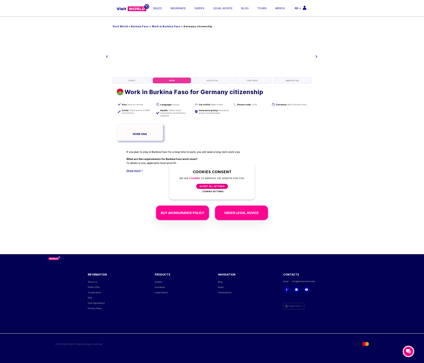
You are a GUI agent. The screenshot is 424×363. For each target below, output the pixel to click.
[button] (107, 56)
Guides (199, 8)
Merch (280, 8)
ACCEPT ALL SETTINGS (212, 186)
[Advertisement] (212, 53)
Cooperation (94, 292)
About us (92, 282)
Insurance (178, 8)
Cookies (194, 178)
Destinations (225, 292)
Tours (262, 8)
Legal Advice (223, 8)
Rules (157, 8)
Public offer (94, 287)
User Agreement (96, 303)
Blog (245, 8)
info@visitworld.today (303, 281)
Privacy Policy (95, 308)
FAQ (90, 298)
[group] (132, 80)
